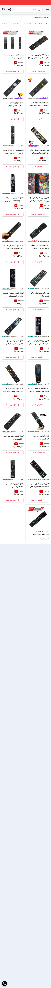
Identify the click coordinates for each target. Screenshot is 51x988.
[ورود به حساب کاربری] (10, 9)
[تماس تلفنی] (4, 983)
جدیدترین (41, 23)
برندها (29, 23)
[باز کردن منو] (47, 10)
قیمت (17, 23)
